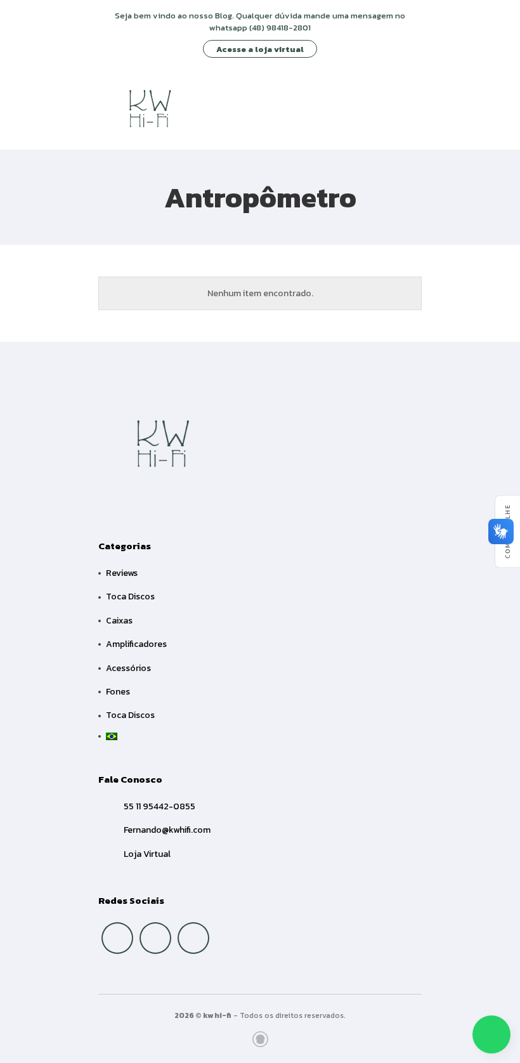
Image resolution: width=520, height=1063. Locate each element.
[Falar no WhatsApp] (491, 1034)
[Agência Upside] (260, 1039)
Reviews (122, 573)
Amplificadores (136, 644)
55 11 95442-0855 (159, 806)
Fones (118, 691)
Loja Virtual (147, 854)
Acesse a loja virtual (260, 49)
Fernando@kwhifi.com (167, 830)
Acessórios (128, 668)
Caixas (119, 620)
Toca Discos (130, 596)
